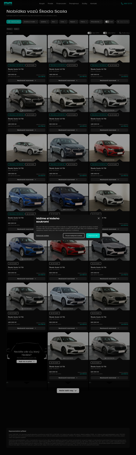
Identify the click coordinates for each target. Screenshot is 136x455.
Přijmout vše (93, 235)
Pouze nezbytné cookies (73, 235)
